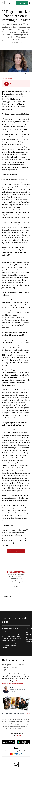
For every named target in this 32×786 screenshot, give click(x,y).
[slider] (10, 83)
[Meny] (29, 3)
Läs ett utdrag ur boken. (16, 551)
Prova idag (22, 3)
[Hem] (3, 3)
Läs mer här (27, 713)
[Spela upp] (6, 84)
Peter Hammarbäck (16, 571)
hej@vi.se (18, 735)
